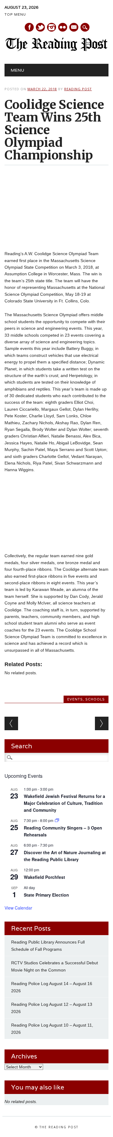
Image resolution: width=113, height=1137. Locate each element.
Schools (95, 699)
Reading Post (78, 89)
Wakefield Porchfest (44, 877)
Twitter (40, 27)
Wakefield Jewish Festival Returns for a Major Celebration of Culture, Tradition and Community (64, 803)
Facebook (29, 27)
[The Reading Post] (56, 49)
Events (75, 699)
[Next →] (101, 723)
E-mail (74, 28)
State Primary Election (46, 895)
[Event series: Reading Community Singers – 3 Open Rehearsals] (57, 820)
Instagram (51, 27)
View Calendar (18, 908)
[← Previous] (11, 723)
